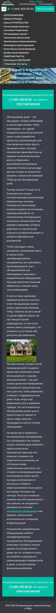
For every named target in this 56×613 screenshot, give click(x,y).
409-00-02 (22, 9)
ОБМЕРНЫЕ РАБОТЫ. (14, 56)
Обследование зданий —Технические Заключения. (17, 36)
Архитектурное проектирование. (20, 41)
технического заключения (21, 511)
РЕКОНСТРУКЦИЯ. (13, 19)
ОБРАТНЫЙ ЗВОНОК (28, 104)
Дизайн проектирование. (16, 53)
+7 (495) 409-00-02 (20, 99)
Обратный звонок (45, 9)
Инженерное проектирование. (19, 45)
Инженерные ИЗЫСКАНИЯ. (17, 60)
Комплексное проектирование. (20, 49)
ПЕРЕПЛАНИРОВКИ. (14, 15)
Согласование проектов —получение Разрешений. (17, 28)
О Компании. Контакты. (16, 64)
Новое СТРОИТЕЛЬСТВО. (16, 23)
